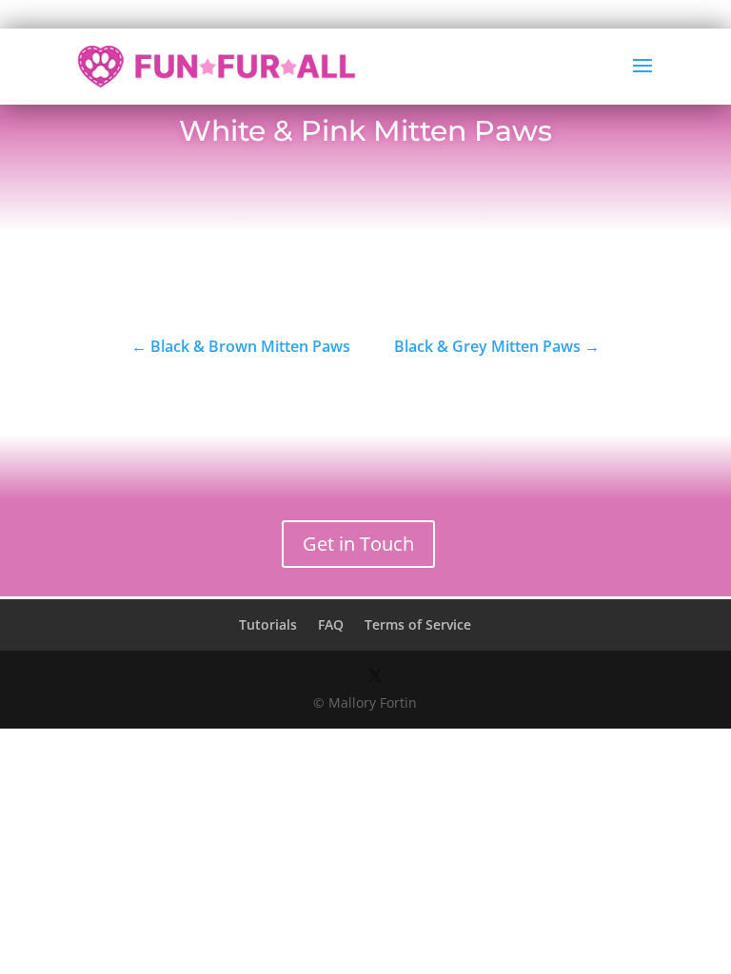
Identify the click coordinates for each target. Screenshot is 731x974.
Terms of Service (418, 624)
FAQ (331, 624)
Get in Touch (358, 543)
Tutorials (268, 624)
